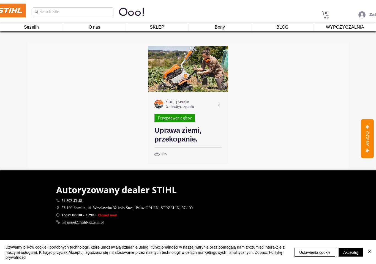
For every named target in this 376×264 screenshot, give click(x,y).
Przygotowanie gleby (175, 118)
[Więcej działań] (220, 104)
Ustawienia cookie (315, 252)
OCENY (367, 138)
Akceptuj (350, 252)
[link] (326, 14)
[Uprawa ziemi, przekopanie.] (188, 69)
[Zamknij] (369, 252)
